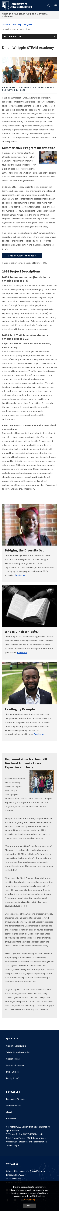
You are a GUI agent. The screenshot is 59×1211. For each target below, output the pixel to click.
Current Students (13, 1105)
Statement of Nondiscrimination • (34, 1141)
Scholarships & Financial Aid (18, 1052)
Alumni (9, 1112)
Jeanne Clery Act (13, 1145)
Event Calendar (12, 1071)
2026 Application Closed (22, 256)
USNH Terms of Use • (36, 1138)
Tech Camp (16, 24)
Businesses (11, 1118)
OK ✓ (29, 1206)
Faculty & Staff (12, 1078)
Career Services (13, 1058)
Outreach (6, 24)
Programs (28, 24)
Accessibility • (12, 1141)
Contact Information (15, 1065)
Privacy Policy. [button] (30, 1199)
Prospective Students (15, 1099)
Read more (39, 734)
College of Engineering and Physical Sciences (25, 15)
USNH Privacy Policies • (16, 1138)
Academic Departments (16, 1045)
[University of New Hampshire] (19, 5)
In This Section (13, 36)
